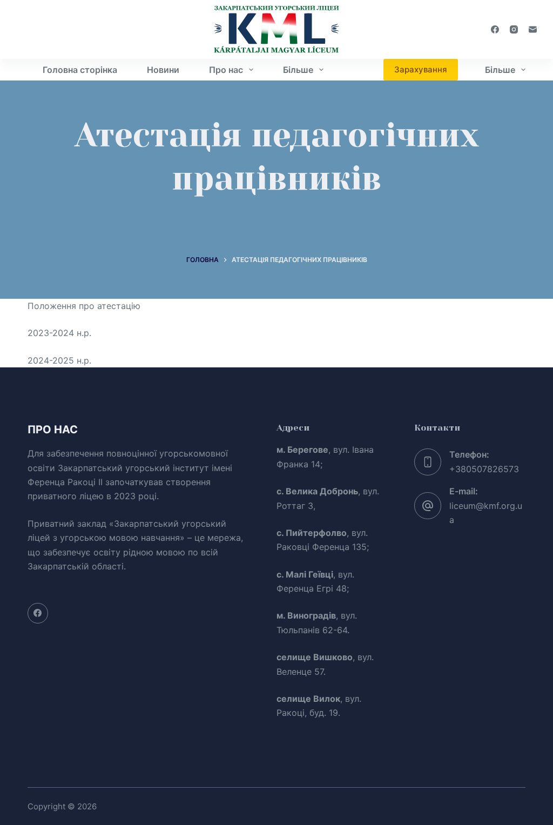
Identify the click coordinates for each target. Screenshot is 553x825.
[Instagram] (514, 29)
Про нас (226, 69)
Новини (163, 69)
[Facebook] (495, 29)
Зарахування (420, 69)
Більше (298, 69)
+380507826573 (484, 469)
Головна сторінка (80, 69)
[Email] (533, 29)
